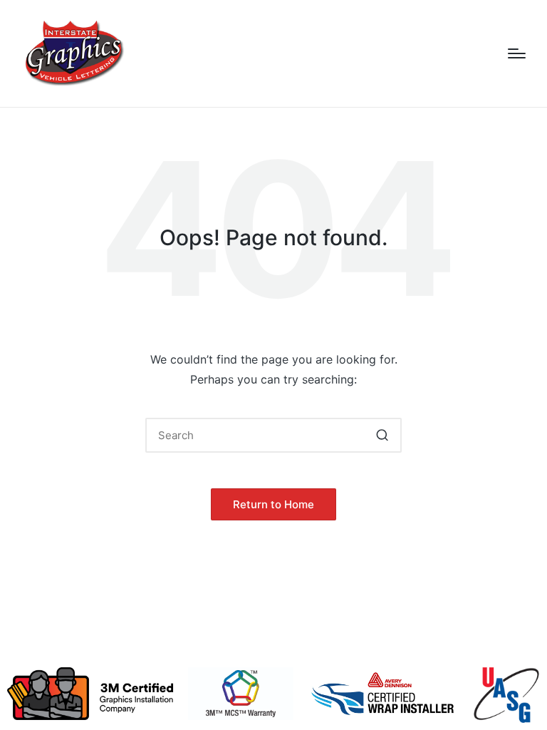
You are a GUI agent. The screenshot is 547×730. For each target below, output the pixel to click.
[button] (382, 435)
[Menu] (517, 53)
